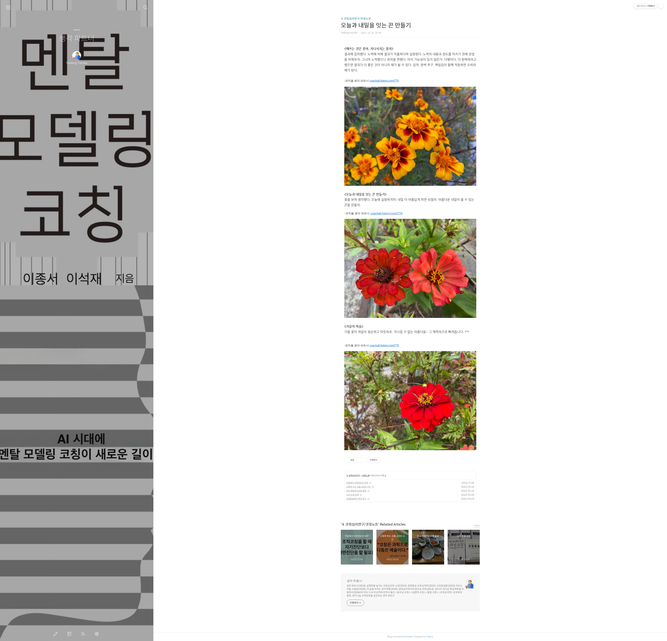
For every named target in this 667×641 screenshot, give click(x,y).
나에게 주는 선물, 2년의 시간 (358, 486)
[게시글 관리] (362, 460)
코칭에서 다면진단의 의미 (357, 482)
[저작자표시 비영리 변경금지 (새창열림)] (385, 460)
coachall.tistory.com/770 (384, 80)
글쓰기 (56, 633)
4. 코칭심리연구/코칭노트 (356, 19)
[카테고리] (8, 7)
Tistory (429, 636)
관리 (97, 633)
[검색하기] (145, 8)
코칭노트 (366, 475)
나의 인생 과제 (352, 494)
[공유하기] (357, 460)
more (477, 525)
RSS (84, 633)
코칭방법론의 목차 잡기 (356, 498)
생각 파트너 (76, 38)
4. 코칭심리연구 (353, 475)
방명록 (70, 633)
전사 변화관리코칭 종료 (356, 490)
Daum (409, 636)
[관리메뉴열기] (661, 6)
